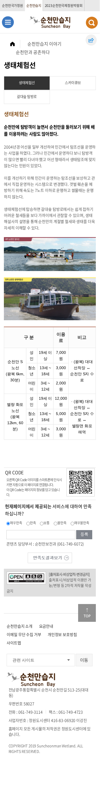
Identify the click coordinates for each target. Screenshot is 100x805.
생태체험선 (27, 82)
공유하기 (91, 40)
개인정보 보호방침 (62, 634)
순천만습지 (33, 5)
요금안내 (46, 626)
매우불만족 (81, 522)
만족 (33, 522)
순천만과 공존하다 (33, 52)
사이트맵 (14, 642)
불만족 (61, 522)
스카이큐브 (73, 82)
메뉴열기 (8, 22)
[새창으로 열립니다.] (50, 557)
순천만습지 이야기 (44, 43)
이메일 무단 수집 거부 (24, 634)
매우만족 (16, 522)
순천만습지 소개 (19, 626)
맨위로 (87, 613)
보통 (46, 522)
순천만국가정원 (12, 5)
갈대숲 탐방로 (27, 96)
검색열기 (92, 23)
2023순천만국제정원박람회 (64, 5)
